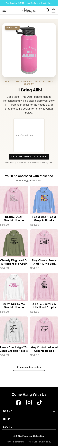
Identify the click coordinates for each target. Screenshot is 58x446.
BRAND (29, 411)
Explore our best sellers (29, 367)
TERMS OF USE (31, 442)
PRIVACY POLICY (45, 442)
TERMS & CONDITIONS (15, 442)
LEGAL (29, 426)
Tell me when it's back (29, 157)
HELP (29, 419)
